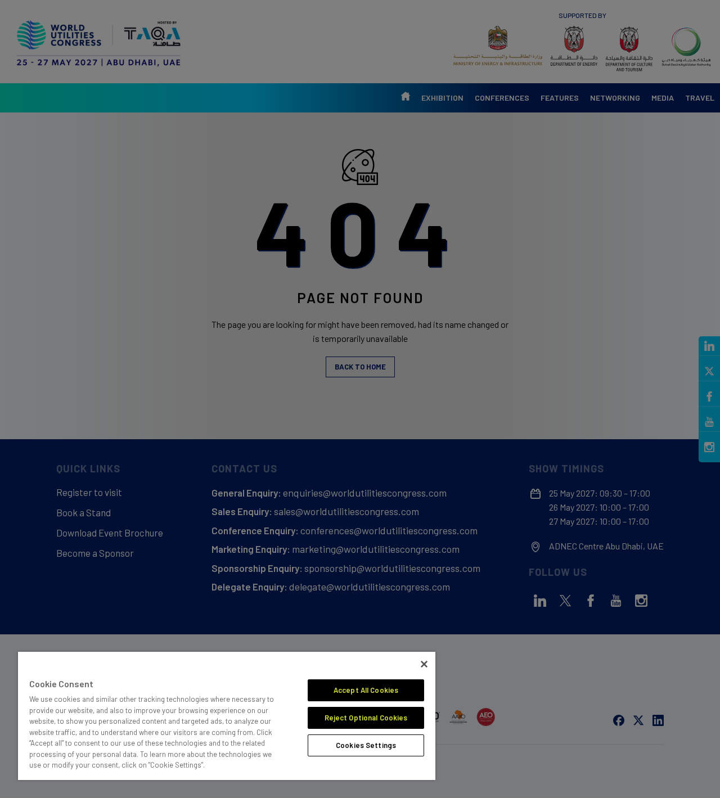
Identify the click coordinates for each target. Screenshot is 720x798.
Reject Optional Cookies (366, 717)
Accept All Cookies (366, 690)
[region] (226, 716)
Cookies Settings (366, 745)
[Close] (424, 664)
